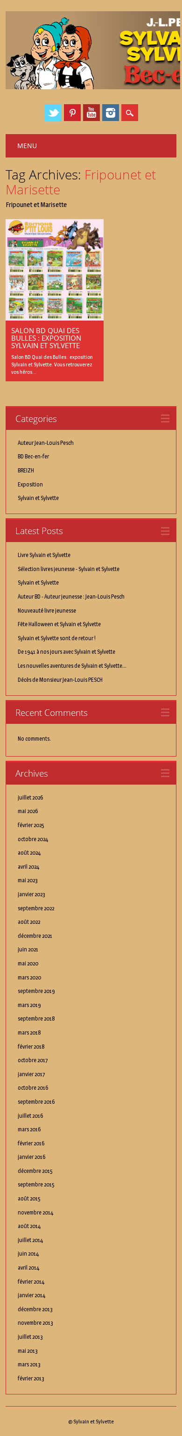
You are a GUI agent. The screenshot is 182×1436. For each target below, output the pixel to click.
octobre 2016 (33, 1087)
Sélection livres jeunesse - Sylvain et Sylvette (68, 568)
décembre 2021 (35, 935)
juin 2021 (28, 949)
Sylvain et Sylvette (38, 497)
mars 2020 (29, 977)
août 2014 (29, 1225)
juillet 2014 (30, 1239)
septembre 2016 (36, 1101)
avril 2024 (28, 866)
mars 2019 (29, 1004)
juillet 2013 (30, 1336)
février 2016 (31, 1143)
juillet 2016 (30, 1115)
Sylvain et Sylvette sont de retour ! (57, 638)
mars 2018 (29, 1032)
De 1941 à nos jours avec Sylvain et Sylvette (66, 651)
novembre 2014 (35, 1212)
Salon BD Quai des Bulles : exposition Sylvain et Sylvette (46, 338)
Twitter (53, 112)
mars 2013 (29, 1364)
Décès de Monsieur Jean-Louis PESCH (60, 679)
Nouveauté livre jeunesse (47, 610)
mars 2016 (29, 1129)
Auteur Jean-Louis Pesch (46, 442)
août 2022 (29, 921)
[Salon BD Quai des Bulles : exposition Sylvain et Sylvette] (55, 318)
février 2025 (31, 825)
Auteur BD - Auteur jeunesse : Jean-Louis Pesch (71, 596)
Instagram (110, 112)
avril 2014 (28, 1267)
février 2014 (31, 1281)
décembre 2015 (35, 1170)
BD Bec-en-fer (33, 456)
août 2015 (29, 1198)
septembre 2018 (36, 1018)
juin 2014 (28, 1253)
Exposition (30, 484)
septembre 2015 (36, 1184)
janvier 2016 (31, 1156)
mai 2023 (28, 880)
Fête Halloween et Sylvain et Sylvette (59, 624)
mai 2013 (28, 1350)
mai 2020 (28, 963)
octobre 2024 (33, 839)
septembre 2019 (36, 990)
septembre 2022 (36, 908)
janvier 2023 (31, 894)
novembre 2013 (35, 1322)
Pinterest (72, 112)
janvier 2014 (31, 1295)
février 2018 (31, 1046)
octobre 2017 (33, 1060)
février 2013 (31, 1378)
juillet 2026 (30, 797)
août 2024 (29, 852)
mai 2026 (28, 810)
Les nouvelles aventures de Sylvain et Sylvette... (72, 665)
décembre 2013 (35, 1309)
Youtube (91, 112)
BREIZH (26, 470)
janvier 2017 (31, 1074)
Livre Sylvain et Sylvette (44, 554)
